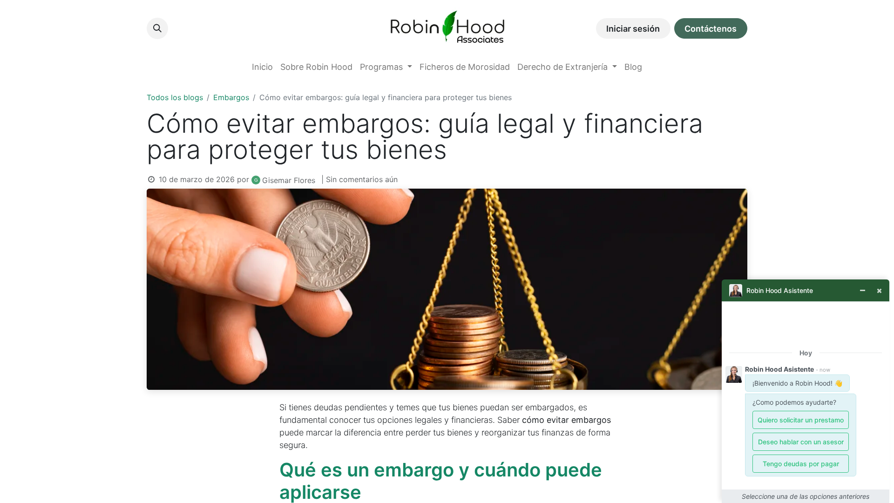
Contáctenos (710, 29)
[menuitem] (262, 67)
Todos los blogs (175, 97)
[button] (157, 28)
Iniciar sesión (633, 29)
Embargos (231, 97)
